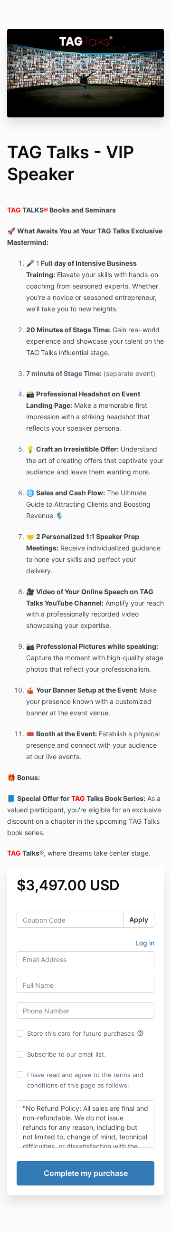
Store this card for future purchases (85, 1033)
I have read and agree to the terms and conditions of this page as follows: (85, 1080)
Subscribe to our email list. (66, 1054)
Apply (138, 919)
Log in (144, 943)
